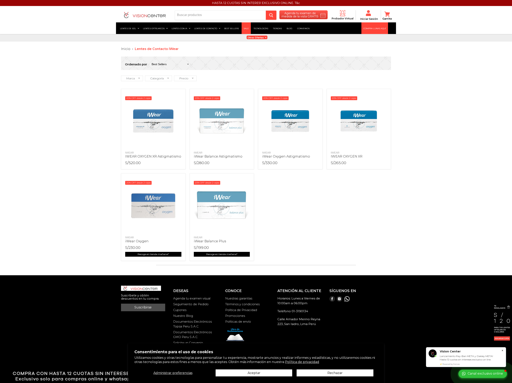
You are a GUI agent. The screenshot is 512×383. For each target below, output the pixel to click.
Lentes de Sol (128, 28)
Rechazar (335, 373)
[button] (132, 78)
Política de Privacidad (241, 310)
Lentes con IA (180, 28)
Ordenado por (136, 64)
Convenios (303, 28)
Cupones (179, 310)
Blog (289, 28)
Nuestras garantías (238, 298)
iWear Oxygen (137, 241)
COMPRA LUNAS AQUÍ (374, 28)
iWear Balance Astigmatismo (218, 156)
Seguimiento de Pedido (191, 304)
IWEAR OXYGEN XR (346, 156)
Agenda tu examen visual (191, 298)
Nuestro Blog (183, 316)
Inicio (125, 49)
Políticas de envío (238, 321)
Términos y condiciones (242, 304)
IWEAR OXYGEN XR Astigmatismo (153, 156)
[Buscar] (271, 15)
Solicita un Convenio (188, 343)
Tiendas (277, 28)
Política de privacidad (302, 362)
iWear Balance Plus (210, 241)
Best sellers (231, 28)
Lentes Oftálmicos (154, 28)
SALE (246, 28)
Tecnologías (261, 28)
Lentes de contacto (206, 28)
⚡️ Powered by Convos (450, 364)
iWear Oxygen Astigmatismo (286, 156)
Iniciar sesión (369, 18)
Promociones (235, 316)
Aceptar (254, 373)
